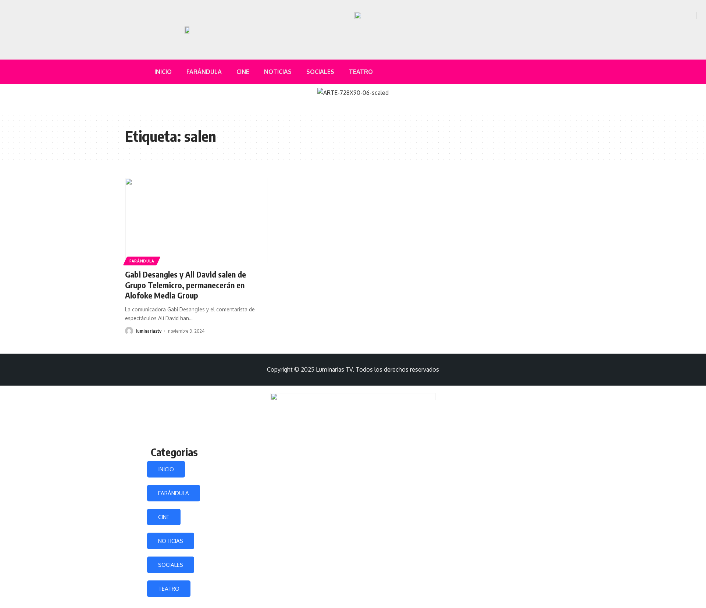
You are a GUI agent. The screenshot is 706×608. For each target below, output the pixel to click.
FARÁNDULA (173, 493)
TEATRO (168, 588)
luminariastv (148, 331)
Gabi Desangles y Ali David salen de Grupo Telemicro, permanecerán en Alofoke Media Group (185, 284)
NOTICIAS (170, 540)
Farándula (141, 261)
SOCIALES (170, 564)
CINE (164, 517)
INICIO (166, 469)
